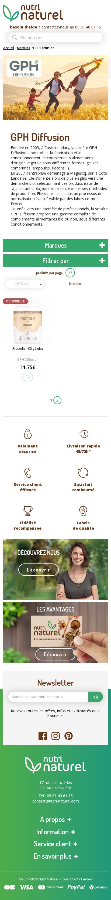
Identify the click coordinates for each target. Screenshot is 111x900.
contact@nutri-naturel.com (55, 801)
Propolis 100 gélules (27, 349)
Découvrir (38, 570)
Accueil (8, 48)
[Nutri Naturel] (55, 13)
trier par (75, 283)
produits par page (49, 272)
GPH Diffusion (28, 359)
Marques (23, 48)
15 (70, 272)
